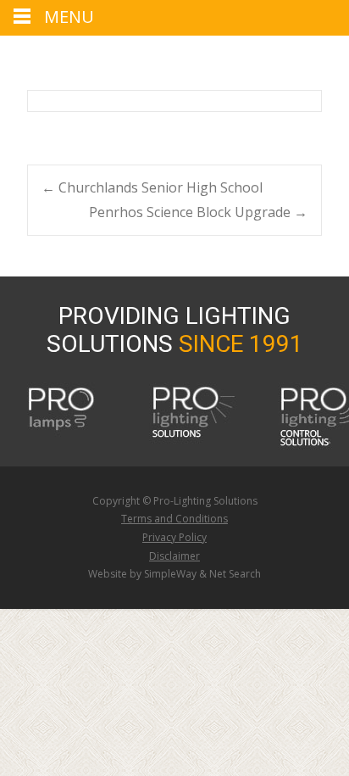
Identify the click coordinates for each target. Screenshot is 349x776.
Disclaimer (174, 556)
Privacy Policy (174, 537)
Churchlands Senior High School (152, 187)
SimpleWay (170, 574)
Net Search (235, 574)
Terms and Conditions (174, 518)
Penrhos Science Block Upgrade (198, 212)
